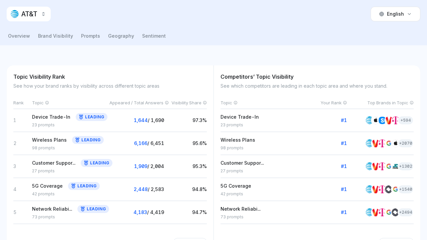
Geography (121, 36)
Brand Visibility (55, 36)
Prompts (90, 36)
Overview (19, 36)
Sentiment (154, 36)
